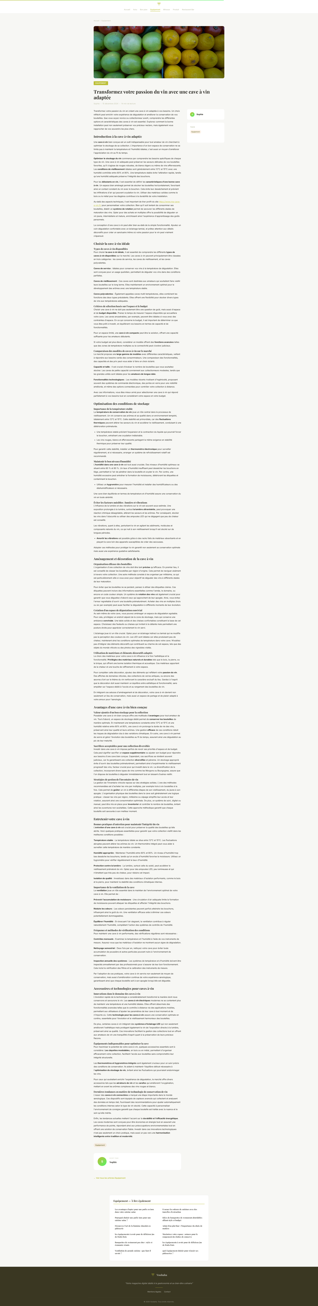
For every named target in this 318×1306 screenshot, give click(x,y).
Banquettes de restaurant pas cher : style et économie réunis (133, 1243)
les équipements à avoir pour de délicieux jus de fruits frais (134, 1235)
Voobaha (162, 1275)
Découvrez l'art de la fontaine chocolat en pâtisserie (133, 1227)
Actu (135, 9)
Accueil (127, 9)
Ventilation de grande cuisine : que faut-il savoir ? (133, 1252)
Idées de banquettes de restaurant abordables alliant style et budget (182, 1219)
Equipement (155, 9)
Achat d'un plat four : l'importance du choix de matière (182, 1227)
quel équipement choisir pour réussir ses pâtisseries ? (180, 1252)
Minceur (166, 9)
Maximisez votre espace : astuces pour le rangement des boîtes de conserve (180, 1235)
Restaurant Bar (188, 9)
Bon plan (143, 9)
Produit (176, 9)
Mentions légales (154, 1292)
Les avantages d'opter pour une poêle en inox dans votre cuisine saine (134, 1210)
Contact (167, 1292)
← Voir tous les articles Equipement (109, 1178)
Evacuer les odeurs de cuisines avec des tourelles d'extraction (179, 1210)
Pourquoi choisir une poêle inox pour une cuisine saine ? (133, 1219)
